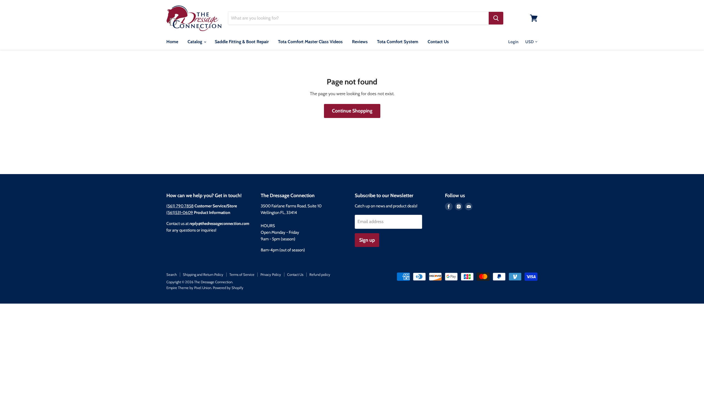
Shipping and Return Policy (203, 274)
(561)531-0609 (179, 212)
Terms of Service (241, 274)
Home (172, 41)
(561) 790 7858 (180, 206)
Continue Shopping (352, 111)
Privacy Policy (270, 274)
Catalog (195, 41)
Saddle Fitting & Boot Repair (242, 41)
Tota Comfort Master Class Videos (310, 41)
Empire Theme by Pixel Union (188, 287)
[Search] (496, 18)
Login (513, 41)
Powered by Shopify (228, 287)
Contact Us (438, 41)
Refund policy (319, 274)
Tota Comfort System (397, 41)
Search (171, 274)
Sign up (367, 240)
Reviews (360, 41)
